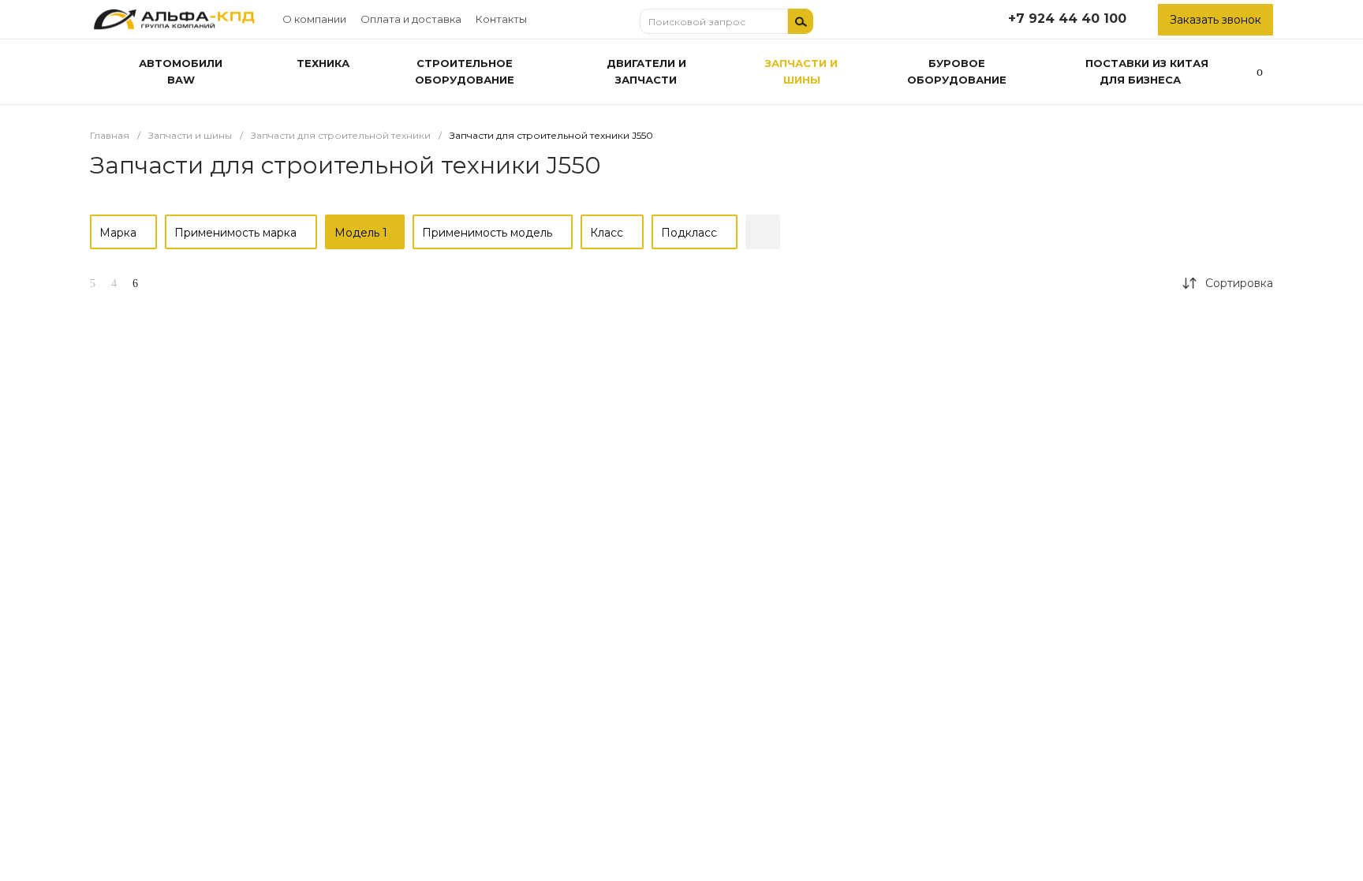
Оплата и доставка (410, 19)
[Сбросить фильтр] (762, 232)
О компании (314, 19)
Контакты (501, 19)
